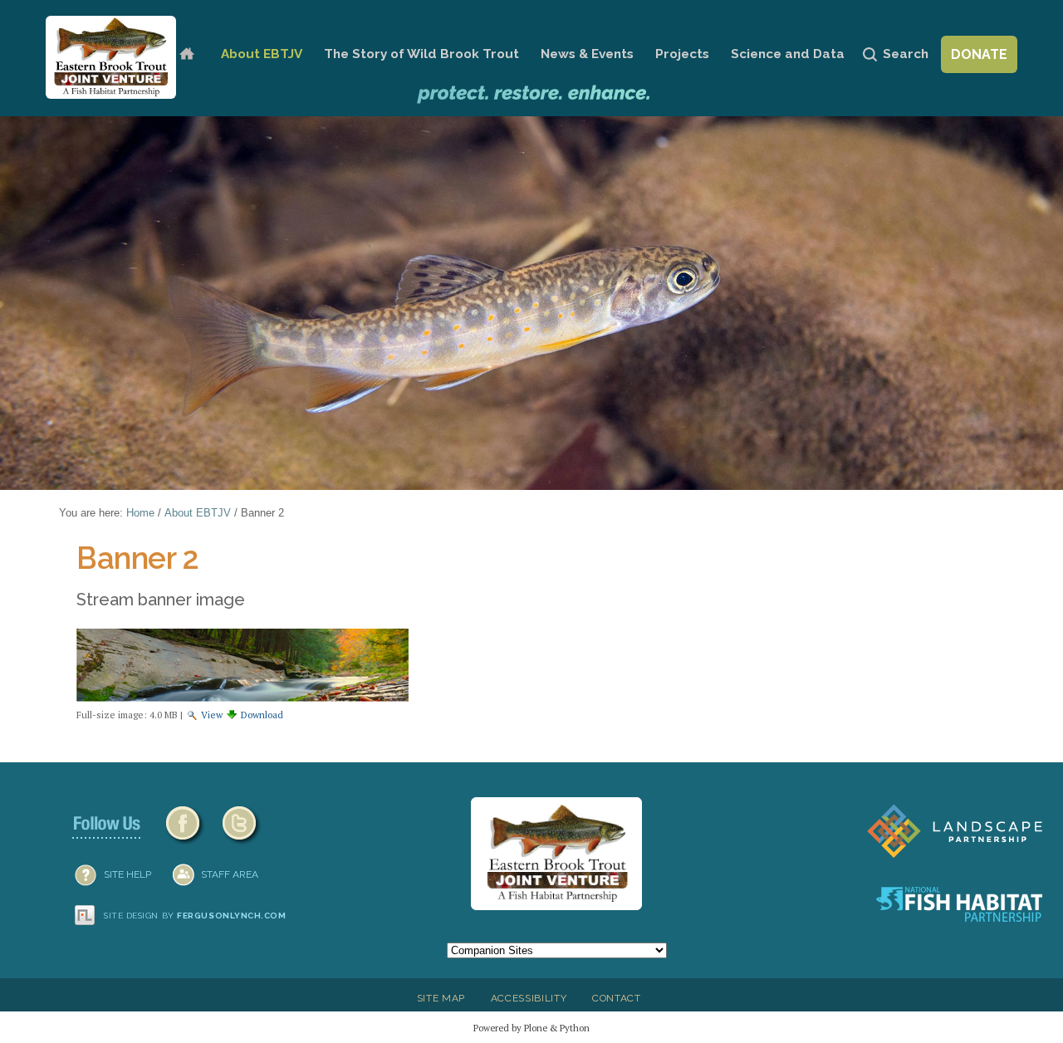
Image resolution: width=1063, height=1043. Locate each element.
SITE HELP (127, 874)
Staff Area (229, 874)
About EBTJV (261, 54)
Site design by (195, 915)
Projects (682, 54)
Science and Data (788, 54)
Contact (616, 998)
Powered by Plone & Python (531, 1027)
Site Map (441, 998)
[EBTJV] (111, 57)
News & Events (587, 54)
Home (186, 54)
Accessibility (529, 998)
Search (905, 54)
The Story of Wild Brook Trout (421, 54)
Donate (979, 54)
